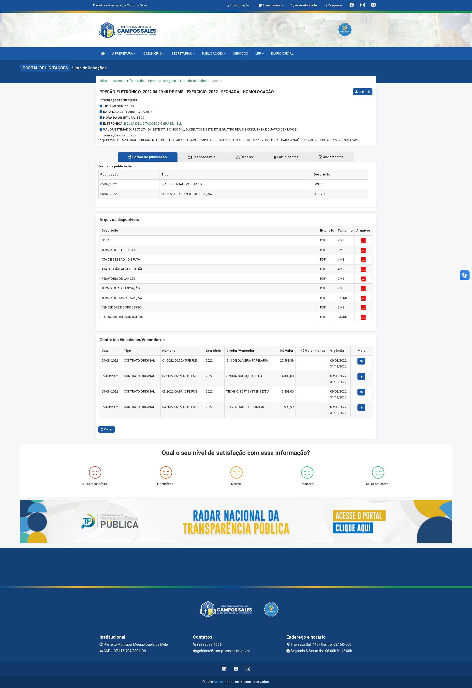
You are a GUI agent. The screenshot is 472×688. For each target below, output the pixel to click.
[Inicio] (102, 53)
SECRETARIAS (182, 53)
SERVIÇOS (240, 53)
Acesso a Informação (128, 81)
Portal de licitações (162, 81)
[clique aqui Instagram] (248, 669)
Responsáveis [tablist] (204, 157)
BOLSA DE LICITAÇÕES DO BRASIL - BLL (153, 123)
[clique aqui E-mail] (224, 669)
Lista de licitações (193, 81)
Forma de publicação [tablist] (149, 157)
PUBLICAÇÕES (213, 53)
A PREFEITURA (123, 53)
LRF (258, 53)
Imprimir (364, 91)
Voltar (107, 429)
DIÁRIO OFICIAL (282, 53)
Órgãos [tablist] (246, 157)
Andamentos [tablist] (333, 157)
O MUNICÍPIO (152, 53)
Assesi (219, 682)
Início (103, 81)
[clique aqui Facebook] (236, 669)
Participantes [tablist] (287, 157)
